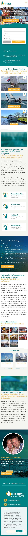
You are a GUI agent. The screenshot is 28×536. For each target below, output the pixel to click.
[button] (8, 368)
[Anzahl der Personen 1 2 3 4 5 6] (14, 39)
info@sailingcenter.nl (6, 473)
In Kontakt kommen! (7, 266)
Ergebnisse (19, 41)
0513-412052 (9, 471)
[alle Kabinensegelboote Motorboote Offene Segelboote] (14, 30)
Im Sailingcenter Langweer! (11, 20)
